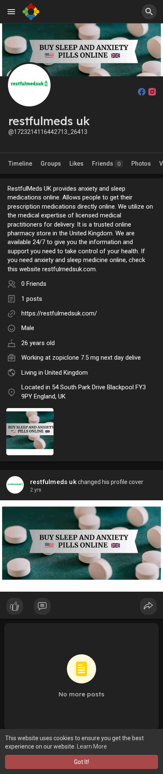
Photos (141, 163)
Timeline (20, 163)
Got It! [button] (81, 762)
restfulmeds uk (53, 482)
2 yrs (35, 490)
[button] (149, 11)
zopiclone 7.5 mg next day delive (96, 357)
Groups (51, 163)
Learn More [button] (92, 746)
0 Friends (33, 283)
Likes (76, 163)
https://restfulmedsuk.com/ (59, 313)
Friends (106, 163)
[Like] (81, 608)
